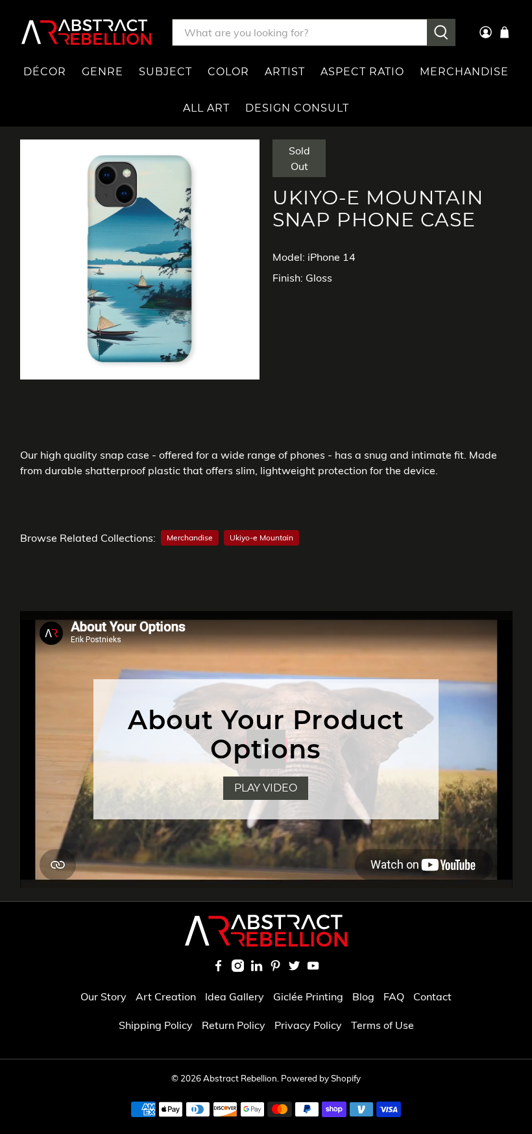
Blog (363, 996)
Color (228, 72)
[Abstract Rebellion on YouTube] (313, 967)
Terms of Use (382, 1025)
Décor (44, 72)
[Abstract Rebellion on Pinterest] (275, 967)
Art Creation (166, 996)
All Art (206, 108)
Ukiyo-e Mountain (261, 537)
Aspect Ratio (362, 72)
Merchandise (464, 72)
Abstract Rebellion (240, 1078)
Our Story (103, 996)
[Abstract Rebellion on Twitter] (294, 967)
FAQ (393, 996)
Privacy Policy (308, 1025)
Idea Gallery (234, 996)
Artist (285, 72)
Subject (165, 72)
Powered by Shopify (321, 1078)
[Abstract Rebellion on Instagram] (238, 967)
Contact (432, 996)
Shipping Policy (156, 1025)
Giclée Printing (308, 996)
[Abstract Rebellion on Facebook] (218, 967)
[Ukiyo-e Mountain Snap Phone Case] (140, 259)
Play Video (265, 788)
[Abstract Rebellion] (86, 32)
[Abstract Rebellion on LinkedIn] (256, 967)
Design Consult (297, 108)
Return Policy (233, 1025)
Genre (102, 72)
